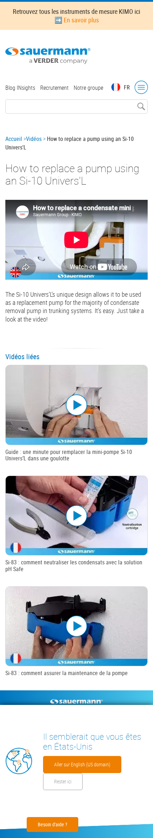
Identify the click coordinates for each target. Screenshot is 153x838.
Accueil (13, 139)
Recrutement (54, 88)
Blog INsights (20, 88)
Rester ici (63, 781)
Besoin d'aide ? (52, 824)
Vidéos (34, 139)
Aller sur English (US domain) (82, 764)
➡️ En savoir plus (76, 20)
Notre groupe (88, 88)
